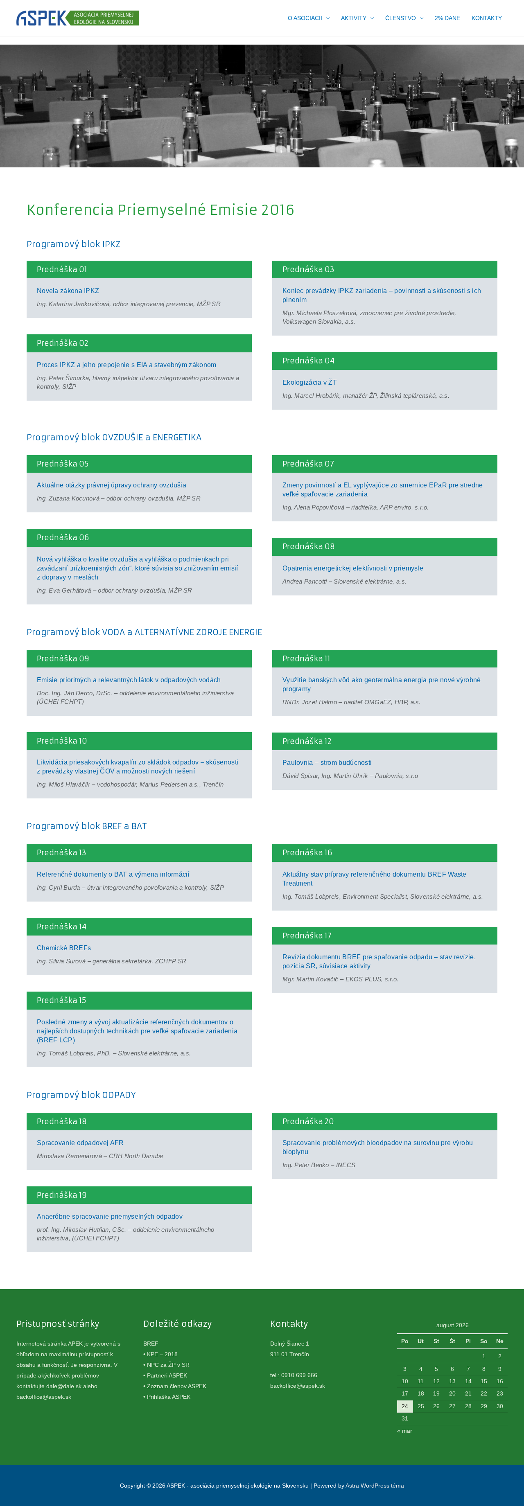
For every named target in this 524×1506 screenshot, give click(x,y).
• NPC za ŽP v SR (166, 1365)
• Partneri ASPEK (165, 1375)
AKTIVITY (353, 18)
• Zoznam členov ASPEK (174, 1386)
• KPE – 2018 (160, 1354)
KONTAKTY (487, 18)
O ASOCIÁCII (305, 18)
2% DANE (447, 18)
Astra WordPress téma (375, 1485)
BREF (150, 1343)
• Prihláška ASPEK (166, 1396)
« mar (404, 1430)
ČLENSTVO (400, 18)
